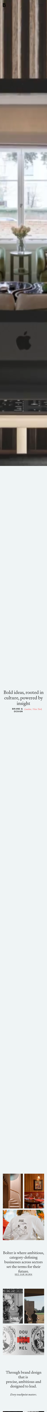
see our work (23, 1274)
